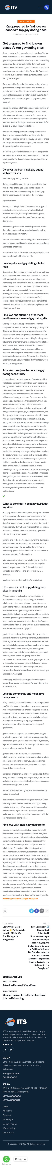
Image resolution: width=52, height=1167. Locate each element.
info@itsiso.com (11, 1073)
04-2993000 (10, 1077)
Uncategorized (26, 22)
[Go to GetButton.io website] (6, 1164)
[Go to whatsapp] (6, 1159)
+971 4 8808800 (12, 1096)
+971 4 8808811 (11, 1100)
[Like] (5, 911)
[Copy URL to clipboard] (47, 911)
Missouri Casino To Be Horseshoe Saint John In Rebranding (24, 996)
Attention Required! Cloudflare (19, 985)
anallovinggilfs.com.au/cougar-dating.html (20, 898)
